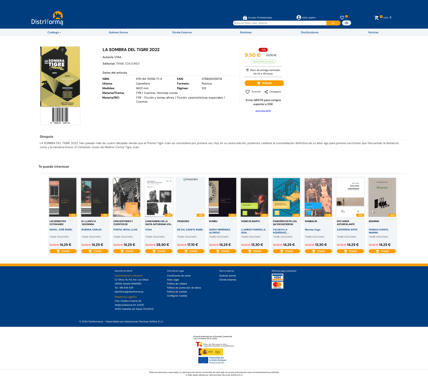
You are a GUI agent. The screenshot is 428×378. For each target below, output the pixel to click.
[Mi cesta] (376, 17)
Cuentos (142, 101)
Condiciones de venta (179, 275)
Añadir (266, 83)
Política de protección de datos (184, 287)
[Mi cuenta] (245, 17)
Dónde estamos (227, 279)
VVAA (117, 57)
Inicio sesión (308, 17)
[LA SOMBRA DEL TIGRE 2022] (60, 76)
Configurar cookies (177, 295)
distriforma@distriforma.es (129, 291)
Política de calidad (177, 283)
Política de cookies (177, 291)
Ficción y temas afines (159, 97)
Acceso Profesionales (260, 17)
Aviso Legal (173, 279)
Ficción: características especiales (200, 97)
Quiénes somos (227, 275)
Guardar (255, 91)
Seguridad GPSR (263, 110)
